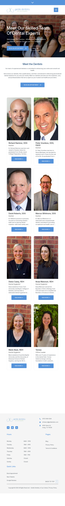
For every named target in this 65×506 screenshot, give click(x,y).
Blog (47, 441)
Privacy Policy (50, 445)
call (33, 48)
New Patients (11, 477)
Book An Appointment (16, 48)
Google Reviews (11, 480)
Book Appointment (12, 473)
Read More (19, 159)
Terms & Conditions (51, 448)
